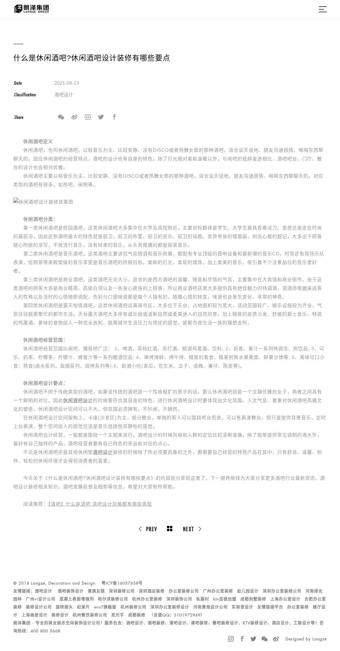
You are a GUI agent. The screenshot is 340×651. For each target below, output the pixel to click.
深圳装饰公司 (179, 599)
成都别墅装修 (253, 599)
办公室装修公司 (184, 591)
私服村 (202, 599)
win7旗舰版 (105, 607)
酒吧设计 (103, 452)
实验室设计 (242, 607)
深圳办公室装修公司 (282, 591)
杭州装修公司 (133, 607)
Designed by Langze (306, 639)
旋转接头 (64, 607)
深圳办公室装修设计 (169, 607)
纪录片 (83, 607)
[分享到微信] (61, 117)
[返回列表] (170, 529)
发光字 (117, 615)
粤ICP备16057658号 (122, 583)
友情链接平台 (270, 607)
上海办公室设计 (285, 599)
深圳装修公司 (122, 591)
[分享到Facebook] (114, 117)
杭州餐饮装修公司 (90, 615)
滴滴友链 (96, 591)
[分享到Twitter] (101, 117)
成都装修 (136, 615)
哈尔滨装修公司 (113, 599)
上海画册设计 (34, 615)
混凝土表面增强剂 (76, 599)
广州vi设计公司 (40, 599)
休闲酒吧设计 (78, 400)
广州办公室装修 (218, 591)
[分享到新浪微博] (74, 117)
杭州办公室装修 (147, 599)
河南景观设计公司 (210, 607)
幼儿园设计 (248, 591)
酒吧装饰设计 (71, 591)
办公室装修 (298, 607)
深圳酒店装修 (152, 591)
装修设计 (60, 615)
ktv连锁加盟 (224, 599)
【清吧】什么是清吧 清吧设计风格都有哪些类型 (100, 504)
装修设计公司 (39, 607)
